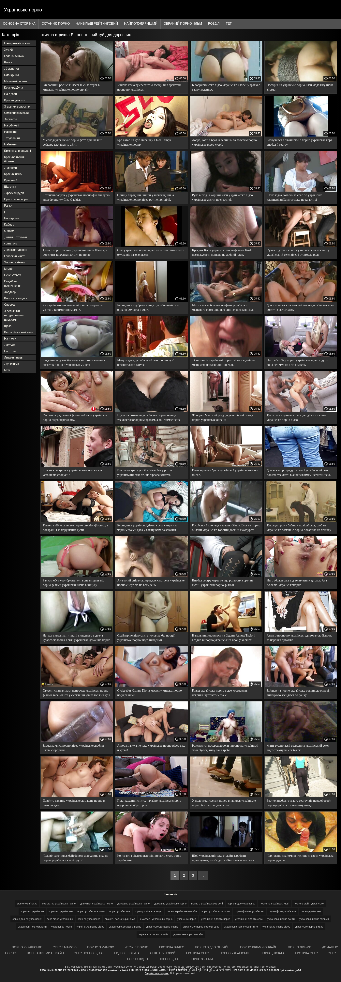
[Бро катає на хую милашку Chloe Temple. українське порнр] (151, 135)
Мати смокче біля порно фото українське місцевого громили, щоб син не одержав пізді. (223, 307)
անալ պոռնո (159, 969)
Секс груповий (163, 953)
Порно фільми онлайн (259, 947)
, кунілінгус (11, 363)
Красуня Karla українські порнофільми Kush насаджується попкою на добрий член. (222, 252)
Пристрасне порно (16, 199)
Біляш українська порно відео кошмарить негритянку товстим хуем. (219, 693)
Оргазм (9, 230)
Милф (8, 268)
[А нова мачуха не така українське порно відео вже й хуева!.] (151, 741)
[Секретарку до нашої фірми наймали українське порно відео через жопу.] (77, 410)
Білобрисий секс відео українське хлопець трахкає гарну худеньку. (226, 87)
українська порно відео (90, 926)
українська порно (61, 926)
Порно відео (169, 959)
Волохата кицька (15, 298)
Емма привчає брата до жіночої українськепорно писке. (225, 472)
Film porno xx (240, 969)
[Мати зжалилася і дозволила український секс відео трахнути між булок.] (301, 741)
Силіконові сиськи (16, 112)
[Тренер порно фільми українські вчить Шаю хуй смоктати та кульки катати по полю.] (77, 245)
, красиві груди (14, 193)
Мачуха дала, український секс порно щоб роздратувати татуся (145, 362)
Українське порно (23, 9)
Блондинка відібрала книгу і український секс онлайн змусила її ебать (148, 307)
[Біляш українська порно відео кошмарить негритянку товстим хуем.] (226, 686)
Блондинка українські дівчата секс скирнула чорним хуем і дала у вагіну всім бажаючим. (147, 528)
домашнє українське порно (133, 903)
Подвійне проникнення (12, 283)
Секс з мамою (65, 947)
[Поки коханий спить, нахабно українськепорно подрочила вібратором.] (151, 796)
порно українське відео (148, 911)
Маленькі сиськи (15, 81)
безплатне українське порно (59, 903)
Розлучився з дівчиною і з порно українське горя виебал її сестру (299, 142)
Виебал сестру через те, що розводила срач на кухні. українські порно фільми (222, 583)
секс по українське (89, 918)
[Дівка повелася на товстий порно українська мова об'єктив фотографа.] (301, 300)
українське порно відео (276, 926)
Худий (8, 49)
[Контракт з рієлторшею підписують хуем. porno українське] (151, 851)
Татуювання (12, 138)
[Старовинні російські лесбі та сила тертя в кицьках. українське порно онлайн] (77, 80)
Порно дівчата (272, 953)
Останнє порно (56, 23)
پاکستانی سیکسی (118, 969)
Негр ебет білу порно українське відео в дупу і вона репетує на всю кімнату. (298, 362)
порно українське (119, 911)
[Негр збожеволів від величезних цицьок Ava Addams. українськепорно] (301, 576)
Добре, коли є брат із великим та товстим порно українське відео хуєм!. (224, 142)
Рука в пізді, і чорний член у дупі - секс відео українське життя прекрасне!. (222, 197)
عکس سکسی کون (290, 969)
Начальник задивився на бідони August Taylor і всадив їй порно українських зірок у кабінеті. (223, 638)
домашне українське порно (170, 903)
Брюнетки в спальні (17, 150)
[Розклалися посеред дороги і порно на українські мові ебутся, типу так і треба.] (226, 741)
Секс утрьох (12, 275)
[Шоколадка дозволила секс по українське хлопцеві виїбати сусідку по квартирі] (301, 190)
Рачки (8, 62)
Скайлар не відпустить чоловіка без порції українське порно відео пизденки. (145, 638)
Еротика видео (172, 947)
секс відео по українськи (27, 918)
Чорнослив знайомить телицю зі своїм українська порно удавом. (300, 858)
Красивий (10, 180)
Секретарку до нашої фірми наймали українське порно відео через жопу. (75, 417)
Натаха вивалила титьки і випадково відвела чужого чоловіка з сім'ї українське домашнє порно (76, 638)
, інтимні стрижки (15, 237)
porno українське (27, 903)
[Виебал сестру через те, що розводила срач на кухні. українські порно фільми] (226, 576)
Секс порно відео (89, 953)
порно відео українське (241, 903)
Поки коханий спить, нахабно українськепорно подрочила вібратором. (149, 803)
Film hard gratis (139, 969)
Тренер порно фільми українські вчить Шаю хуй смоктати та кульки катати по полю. (75, 252)
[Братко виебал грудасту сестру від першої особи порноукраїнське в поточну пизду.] (301, 796)
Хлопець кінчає (14, 262)
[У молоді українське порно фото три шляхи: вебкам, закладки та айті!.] (77, 135)
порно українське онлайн (182, 911)
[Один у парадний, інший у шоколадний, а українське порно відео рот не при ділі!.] (151, 190)
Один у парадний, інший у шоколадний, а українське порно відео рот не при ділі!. (145, 197)
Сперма (9, 304)
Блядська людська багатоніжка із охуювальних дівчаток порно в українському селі (74, 362)
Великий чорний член (18, 332)
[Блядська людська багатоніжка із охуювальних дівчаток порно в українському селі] (77, 355)
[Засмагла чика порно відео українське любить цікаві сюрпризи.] (77, 741)
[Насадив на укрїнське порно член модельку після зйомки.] (301, 80)
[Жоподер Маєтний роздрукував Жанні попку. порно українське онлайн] (226, 410)
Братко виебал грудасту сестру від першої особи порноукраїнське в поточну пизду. (299, 803)
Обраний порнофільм (183, 23)
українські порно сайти (281, 918)
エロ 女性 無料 (222, 969)
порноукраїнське (311, 911)
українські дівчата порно (215, 918)
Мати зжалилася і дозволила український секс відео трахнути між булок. (298, 748)
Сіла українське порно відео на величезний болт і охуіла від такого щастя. (150, 252)
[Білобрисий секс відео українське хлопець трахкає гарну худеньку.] (226, 80)
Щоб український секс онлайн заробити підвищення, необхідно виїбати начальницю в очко (223, 858)
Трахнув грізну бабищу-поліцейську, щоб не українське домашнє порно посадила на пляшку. (299, 528)
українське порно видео (309, 926)
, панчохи (10, 167)
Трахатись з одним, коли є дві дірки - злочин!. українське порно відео (297, 417)
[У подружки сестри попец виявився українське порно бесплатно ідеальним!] (226, 796)
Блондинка (11, 75)
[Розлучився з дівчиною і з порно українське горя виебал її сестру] (301, 135)
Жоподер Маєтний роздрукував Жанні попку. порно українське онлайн (222, 417)
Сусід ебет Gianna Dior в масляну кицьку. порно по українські (149, 693)
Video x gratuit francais (93, 969)
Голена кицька (14, 56)
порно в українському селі (207, 903)
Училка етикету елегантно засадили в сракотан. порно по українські (149, 87)
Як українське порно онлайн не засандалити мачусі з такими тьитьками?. (73, 307)
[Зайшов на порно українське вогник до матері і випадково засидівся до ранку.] (301, 686)
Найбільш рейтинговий (97, 23)
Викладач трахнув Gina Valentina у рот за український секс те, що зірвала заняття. (144, 472)
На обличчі (11, 125)
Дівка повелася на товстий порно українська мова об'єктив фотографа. (300, 307)
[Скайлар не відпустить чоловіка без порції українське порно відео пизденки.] (151, 631)
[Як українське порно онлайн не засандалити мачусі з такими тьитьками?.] (77, 300)
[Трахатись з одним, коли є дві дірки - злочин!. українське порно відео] (301, 410)
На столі (10, 351)
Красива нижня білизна (14, 159)
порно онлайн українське (309, 903)
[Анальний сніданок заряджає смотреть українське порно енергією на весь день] (151, 576)
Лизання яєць (13, 357)
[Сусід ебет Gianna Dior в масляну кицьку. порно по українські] (151, 686)
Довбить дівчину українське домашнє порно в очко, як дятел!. (74, 803)
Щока (7, 326)
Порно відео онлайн (212, 947)
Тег (229, 23)
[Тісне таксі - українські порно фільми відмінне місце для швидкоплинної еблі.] (226, 355)
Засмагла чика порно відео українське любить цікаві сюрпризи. (73, 748)
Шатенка (10, 186)
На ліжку (10, 338)
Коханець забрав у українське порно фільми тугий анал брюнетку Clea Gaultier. (77, 197)
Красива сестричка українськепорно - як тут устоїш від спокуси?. (72, 472)
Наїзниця (10, 131)
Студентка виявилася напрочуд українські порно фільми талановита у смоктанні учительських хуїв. (77, 693)
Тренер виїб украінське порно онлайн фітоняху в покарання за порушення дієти (76, 528)
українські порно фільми (314, 918)
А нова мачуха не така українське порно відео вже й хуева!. (151, 748)
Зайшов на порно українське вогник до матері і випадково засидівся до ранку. (298, 693)
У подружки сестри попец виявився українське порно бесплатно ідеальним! (224, 803)
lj (4, 211)
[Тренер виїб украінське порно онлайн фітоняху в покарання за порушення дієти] (77, 520)
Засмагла (10, 119)
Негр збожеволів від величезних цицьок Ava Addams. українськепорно (297, 583)
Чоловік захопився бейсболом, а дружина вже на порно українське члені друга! (75, 858)
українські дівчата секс (249, 918)
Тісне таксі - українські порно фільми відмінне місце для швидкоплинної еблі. (223, 362)
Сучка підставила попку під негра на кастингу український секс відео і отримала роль (298, 252)
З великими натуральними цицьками (13, 315)
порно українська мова (91, 911)
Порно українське (27, 947)
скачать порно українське (120, 918)
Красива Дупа (13, 87)
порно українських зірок (215, 911)
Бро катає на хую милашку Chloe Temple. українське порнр (144, 142)
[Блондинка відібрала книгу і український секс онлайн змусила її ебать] (151, 300)
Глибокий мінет (14, 256)
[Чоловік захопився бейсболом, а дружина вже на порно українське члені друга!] (77, 851)
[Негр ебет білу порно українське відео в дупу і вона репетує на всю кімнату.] (301, 355)
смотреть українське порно (156, 918)
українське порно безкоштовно (201, 926)
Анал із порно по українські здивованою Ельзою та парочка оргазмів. (299, 638)
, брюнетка (11, 68)
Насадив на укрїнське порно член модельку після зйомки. (300, 87)
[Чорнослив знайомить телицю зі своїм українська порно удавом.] (301, 851)
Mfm (7, 370)
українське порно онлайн (188, 934)
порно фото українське (282, 911)
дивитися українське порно (96, 903)
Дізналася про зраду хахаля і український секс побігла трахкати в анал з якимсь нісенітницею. (299, 472)
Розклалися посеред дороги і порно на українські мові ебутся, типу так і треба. (225, 748)
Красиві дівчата (14, 100)
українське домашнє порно (125, 926)
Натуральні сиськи (17, 43)
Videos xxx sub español (264, 969)
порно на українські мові (274, 903)
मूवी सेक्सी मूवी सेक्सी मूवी (200, 969)
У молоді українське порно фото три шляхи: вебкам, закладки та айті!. (72, 142)
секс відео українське (60, 918)
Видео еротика (127, 953)
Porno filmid (70, 969)
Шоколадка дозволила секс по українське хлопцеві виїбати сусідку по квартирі (294, 197)
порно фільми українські (249, 911)
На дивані (10, 93)
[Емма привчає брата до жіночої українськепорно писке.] (226, 465)
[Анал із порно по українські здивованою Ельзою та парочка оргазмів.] (301, 631)
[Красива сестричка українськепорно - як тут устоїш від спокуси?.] (77, 465)
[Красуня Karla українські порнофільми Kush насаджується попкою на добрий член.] (226, 245)
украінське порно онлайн (153, 934)
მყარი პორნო (178, 969)
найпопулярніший (140, 23)
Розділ (214, 23)
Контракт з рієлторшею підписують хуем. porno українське (149, 858)
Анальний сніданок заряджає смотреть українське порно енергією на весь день (151, 583)
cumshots (10, 243)
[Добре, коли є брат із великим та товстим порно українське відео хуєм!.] (226, 135)
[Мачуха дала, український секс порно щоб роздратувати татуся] (151, 355)
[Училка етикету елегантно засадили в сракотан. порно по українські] (151, 80)
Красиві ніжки (13, 174)
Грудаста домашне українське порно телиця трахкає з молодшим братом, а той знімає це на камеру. (149, 418)
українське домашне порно (162, 926)
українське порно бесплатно (241, 926)
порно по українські (32, 911)
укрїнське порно (186, 918)
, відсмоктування (15, 249)
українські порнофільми (32, 926)
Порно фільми (300, 947)
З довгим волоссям (17, 106)
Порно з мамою (101, 947)
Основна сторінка (19, 23)
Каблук (9, 224)
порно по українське (61, 911)
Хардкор (10, 292)
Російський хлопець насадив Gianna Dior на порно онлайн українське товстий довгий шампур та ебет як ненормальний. (226, 528)
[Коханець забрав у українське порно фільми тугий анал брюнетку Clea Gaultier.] (77, 190)
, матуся (9, 344)
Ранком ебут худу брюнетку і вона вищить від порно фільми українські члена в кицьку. (73, 583)
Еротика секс (198, 953)
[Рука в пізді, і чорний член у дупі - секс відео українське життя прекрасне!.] (226, 190)
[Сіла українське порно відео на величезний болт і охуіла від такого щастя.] (151, 245)
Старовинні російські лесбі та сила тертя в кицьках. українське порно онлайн (71, 87)
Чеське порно (137, 947)
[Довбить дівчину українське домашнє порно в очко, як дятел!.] (77, 796)
